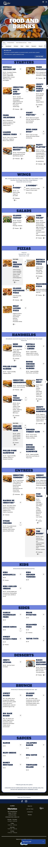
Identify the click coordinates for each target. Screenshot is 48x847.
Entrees (16, 46)
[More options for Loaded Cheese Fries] (20, 134)
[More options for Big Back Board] (20, 715)
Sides (27, 46)
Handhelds (8, 46)
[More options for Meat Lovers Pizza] (25, 308)
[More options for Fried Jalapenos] (20, 117)
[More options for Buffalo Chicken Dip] (20, 69)
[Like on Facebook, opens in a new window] (22, 801)
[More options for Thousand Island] (43, 766)
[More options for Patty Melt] (46, 381)
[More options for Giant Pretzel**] (43, 114)
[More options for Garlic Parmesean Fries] (20, 614)
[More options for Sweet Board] (20, 695)
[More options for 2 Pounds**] (43, 187)
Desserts (34, 46)
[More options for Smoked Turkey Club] (43, 431)
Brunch (40, 46)
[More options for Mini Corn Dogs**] (43, 131)
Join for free (39, 56)
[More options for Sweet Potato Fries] (20, 638)
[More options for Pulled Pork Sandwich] (20, 452)
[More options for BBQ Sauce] (43, 756)
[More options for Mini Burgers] (25, 346)
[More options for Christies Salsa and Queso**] (27, 89)
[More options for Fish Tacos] (45, 496)
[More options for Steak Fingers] (20, 522)
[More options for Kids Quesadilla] (20, 574)
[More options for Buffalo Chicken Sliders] (43, 346)
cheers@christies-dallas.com (12, 817)
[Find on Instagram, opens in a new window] (26, 801)
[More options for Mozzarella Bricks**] (30, 149)
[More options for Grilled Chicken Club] (25, 425)
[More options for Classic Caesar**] (25, 217)
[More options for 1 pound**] (24, 187)
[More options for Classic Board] (43, 695)
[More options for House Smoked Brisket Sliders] (43, 363)
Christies (41, 808)
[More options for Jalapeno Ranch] (43, 744)
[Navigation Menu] (46, 2)
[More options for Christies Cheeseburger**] (33, 382)
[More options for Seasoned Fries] (43, 626)
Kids (22, 46)
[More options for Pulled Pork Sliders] (20, 368)
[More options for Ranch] (20, 744)
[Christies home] (6, 3)
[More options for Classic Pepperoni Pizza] (27, 290)
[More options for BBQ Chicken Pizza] (25, 261)
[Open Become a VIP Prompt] (43, 841)
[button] (12, 75)
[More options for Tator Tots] (43, 640)
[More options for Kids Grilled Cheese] (20, 588)
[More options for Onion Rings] (20, 628)
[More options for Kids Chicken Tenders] (43, 574)
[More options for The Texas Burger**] (25, 397)
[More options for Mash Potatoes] (43, 614)
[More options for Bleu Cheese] (20, 754)
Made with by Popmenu (15, 797)
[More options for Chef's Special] (20, 661)
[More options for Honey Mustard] (20, 764)
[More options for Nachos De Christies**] (20, 502)
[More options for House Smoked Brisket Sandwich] (43, 446)
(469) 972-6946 (12, 815)
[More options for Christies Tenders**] (27, 477)
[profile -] (43, 2)
